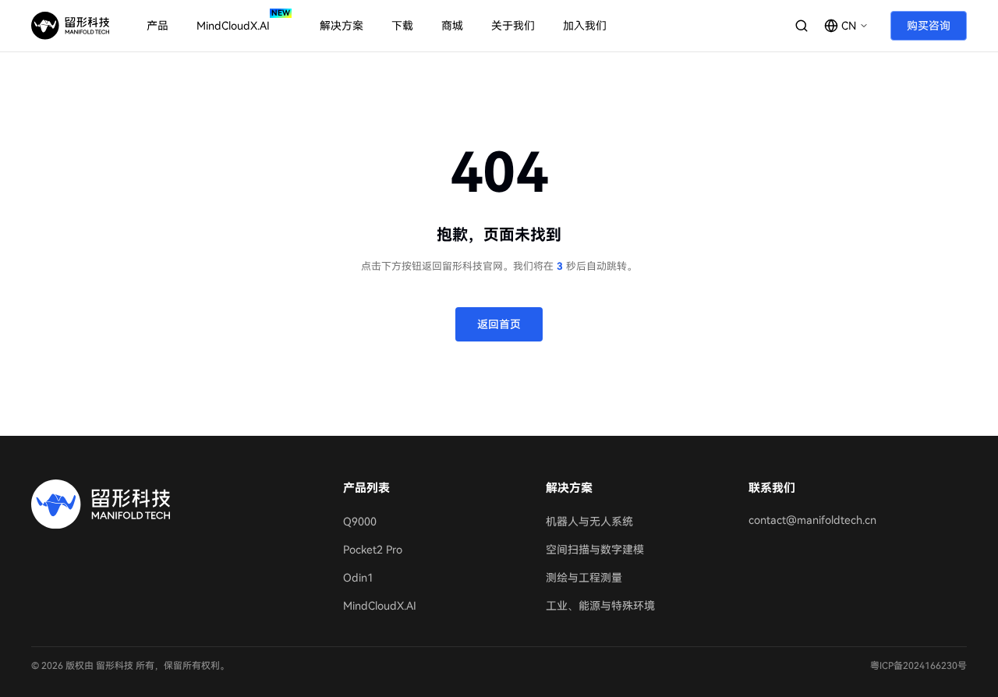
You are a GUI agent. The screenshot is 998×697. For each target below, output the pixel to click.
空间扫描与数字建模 (595, 549)
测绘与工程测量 (584, 577)
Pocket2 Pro (372, 549)
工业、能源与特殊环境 (600, 606)
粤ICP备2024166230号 (918, 665)
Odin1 (358, 577)
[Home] (171, 504)
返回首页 (499, 324)
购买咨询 (928, 25)
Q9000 (360, 521)
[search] (802, 26)
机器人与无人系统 (589, 521)
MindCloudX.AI (379, 606)
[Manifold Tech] (70, 26)
